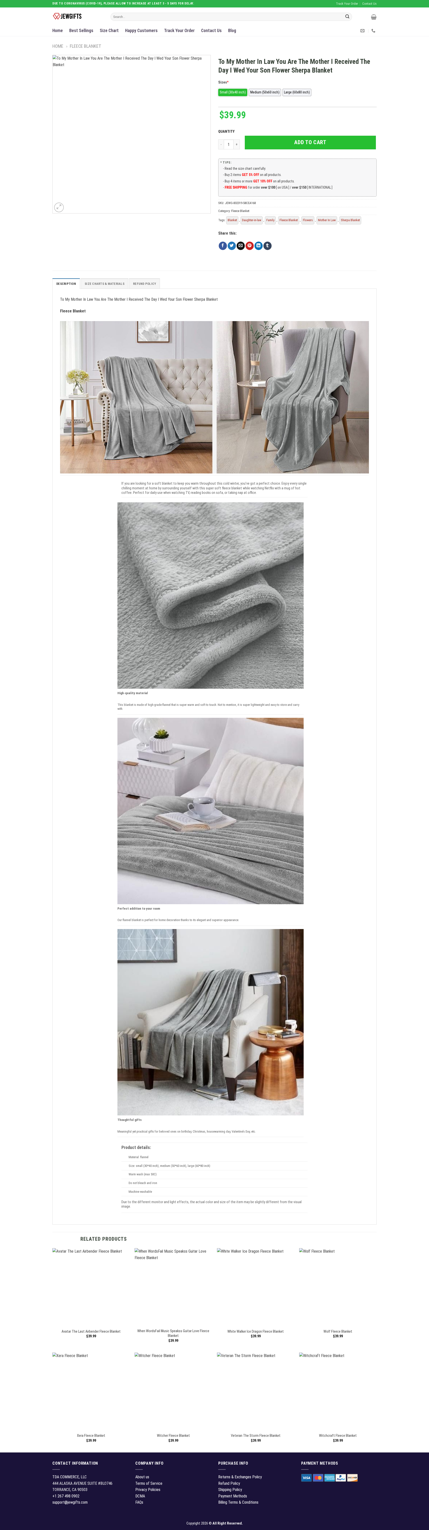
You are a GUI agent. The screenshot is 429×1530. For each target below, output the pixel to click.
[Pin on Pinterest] (250, 246)
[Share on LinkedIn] (258, 246)
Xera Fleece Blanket (91, 1436)
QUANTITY (227, 131)
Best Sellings (81, 30)
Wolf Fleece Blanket (337, 1331)
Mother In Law (327, 220)
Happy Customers (141, 30)
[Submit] (347, 17)
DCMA (140, 1496)
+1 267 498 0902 (65, 1496)
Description (66, 284)
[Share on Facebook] (223, 246)
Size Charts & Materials (104, 284)
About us (142, 1477)
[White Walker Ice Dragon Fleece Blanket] (255, 1287)
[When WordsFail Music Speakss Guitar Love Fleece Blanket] (173, 1287)
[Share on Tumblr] (267, 246)
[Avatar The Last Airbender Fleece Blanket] (91, 1287)
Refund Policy (144, 284)
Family (270, 220)
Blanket (232, 220)
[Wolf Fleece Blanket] (338, 1287)
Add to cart (310, 142)
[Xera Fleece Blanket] (91, 1391)
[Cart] (374, 16)
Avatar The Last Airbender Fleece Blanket (91, 1331)
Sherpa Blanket (350, 220)
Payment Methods (232, 1496)
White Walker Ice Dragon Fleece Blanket (255, 1331)
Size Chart (109, 30)
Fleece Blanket (85, 46)
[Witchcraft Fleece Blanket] (338, 1391)
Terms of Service (148, 1483)
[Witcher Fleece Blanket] (173, 1391)
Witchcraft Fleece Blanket (338, 1436)
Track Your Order (179, 30)
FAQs (139, 1502)
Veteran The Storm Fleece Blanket (256, 1436)
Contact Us (211, 30)
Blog (232, 30)
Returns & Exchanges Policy (240, 1477)
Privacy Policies (147, 1489)
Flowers (308, 220)
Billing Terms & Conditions (238, 1502)
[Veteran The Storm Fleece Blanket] (255, 1391)
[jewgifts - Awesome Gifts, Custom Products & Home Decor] (77, 16)
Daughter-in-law (251, 220)
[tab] (66, 283)
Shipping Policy (230, 1489)
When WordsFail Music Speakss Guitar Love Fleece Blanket (173, 1333)
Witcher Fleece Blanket (173, 1436)
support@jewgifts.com (70, 1502)
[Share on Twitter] (232, 246)
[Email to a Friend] (241, 246)
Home (57, 30)
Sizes (223, 82)
